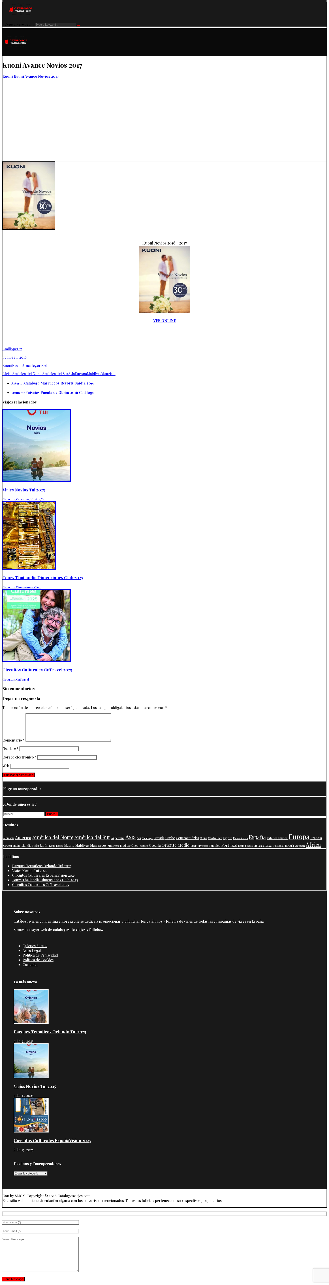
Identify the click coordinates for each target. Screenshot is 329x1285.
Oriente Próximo (199, 845)
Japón (44, 845)
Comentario (13, 740)
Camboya (147, 838)
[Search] (78, 25)
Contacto (30, 964)
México (143, 845)
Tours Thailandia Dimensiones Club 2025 (45, 880)
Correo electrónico (19, 757)
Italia (35, 845)
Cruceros (22, 499)
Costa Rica (215, 838)
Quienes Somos (35, 945)
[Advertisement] (164, 127)
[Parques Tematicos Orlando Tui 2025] (31, 1022)
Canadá (159, 838)
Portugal (229, 845)
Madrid (69, 845)
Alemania (8, 838)
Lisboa (59, 845)
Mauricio (108, 373)
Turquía (289, 845)
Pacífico (214, 845)
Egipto (227, 838)
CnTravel (22, 679)
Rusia (241, 845)
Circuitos (8, 499)
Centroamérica (187, 837)
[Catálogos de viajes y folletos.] (15, 53)
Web (5, 765)
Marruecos (98, 845)
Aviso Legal (32, 950)
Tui (43, 499)
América (23, 837)
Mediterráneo (129, 845)
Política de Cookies (38, 959)
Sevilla (249, 845)
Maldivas (94, 373)
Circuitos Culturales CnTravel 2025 (40, 884)
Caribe (170, 838)
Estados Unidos (277, 838)
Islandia (26, 845)
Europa (81, 373)
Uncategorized (35, 365)
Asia (71, 373)
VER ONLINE (164, 320)
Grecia (7, 845)
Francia (316, 837)
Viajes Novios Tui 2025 (29, 870)
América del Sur (55, 373)
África (7, 373)
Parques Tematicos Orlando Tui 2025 (41, 865)
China (203, 838)
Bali (139, 838)
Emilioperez (12, 349)
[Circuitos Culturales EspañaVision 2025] (31, 1131)
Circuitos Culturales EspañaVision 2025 (43, 875)
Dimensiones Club (28, 587)
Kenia (52, 845)
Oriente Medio (176, 845)
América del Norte (27, 373)
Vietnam (300, 845)
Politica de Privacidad (40, 955)
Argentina (117, 838)
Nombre (10, 748)
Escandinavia (240, 838)
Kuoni (7, 365)
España (257, 836)
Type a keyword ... (19, 24)
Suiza (268, 845)
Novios (17, 365)
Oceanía (155, 845)
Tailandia (278, 845)
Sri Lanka (259, 845)
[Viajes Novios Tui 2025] (31, 1076)
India (16, 845)
